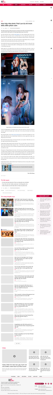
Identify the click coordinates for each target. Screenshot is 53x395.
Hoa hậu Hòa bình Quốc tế (10, 190)
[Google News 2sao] (14, 28)
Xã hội (30, 4)
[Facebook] (46, 384)
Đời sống (23, 4)
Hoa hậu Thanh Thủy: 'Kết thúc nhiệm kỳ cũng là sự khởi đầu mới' (34, 369)
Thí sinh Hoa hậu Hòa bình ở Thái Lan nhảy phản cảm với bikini (15, 182)
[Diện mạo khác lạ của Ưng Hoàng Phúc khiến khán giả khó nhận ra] (7, 319)
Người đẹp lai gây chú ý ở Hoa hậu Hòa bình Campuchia (22, 166)
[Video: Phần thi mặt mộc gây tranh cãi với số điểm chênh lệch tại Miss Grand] (14, 356)
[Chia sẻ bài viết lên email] (6, 28)
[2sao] (3, 5)
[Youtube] (48, 384)
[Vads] (51, 19)
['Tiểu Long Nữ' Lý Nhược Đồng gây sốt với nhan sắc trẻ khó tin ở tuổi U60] (7, 298)
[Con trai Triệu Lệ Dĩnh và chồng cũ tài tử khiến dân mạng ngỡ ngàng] (7, 251)
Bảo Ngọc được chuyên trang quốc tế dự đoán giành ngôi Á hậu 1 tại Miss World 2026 (24, 231)
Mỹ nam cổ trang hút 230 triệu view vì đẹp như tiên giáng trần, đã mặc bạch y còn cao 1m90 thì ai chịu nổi (23, 286)
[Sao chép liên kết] (8, 28)
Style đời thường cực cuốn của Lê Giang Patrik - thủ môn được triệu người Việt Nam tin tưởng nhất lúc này (23, 305)
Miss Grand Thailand (15, 134)
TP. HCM (36, 389)
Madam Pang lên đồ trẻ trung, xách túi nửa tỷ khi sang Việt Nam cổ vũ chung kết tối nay (24, 210)
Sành (44, 4)
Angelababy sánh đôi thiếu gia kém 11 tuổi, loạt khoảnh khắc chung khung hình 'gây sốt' (24, 325)
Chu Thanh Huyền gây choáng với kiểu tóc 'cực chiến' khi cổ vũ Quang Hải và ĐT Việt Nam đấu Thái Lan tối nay (24, 220)
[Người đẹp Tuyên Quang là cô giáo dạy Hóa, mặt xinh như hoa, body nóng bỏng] (7, 203)
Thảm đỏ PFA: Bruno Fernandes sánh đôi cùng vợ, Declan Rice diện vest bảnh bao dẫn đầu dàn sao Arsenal (24, 277)
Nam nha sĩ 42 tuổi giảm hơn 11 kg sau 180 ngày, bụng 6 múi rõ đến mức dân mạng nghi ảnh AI (23, 258)
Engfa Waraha (17, 34)
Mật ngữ (38, 4)
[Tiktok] (51, 384)
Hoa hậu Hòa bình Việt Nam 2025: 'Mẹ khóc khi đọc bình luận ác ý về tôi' (34, 357)
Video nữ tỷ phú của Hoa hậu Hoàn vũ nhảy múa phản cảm (14, 185)
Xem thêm (18, 343)
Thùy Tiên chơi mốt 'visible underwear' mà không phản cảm (15, 184)
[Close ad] (51, 7)
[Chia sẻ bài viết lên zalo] (4, 28)
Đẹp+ (16, 4)
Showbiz (9, 4)
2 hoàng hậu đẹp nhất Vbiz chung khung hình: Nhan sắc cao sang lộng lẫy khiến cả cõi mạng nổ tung (24, 240)
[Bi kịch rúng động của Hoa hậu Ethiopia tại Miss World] (7, 337)
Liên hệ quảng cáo (39, 383)
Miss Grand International (7, 192)
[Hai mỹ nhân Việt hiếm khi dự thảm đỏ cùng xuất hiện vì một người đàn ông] (7, 270)
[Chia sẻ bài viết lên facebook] (2, 28)
